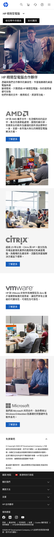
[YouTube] (22, 517)
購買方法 (6, 489)
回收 (4, 523)
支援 (4, 497)
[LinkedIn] (10, 517)
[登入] (42, 4)
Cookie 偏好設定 (41, 523)
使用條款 (5, 525)
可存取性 (22, 523)
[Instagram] (16, 517)
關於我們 (6, 482)
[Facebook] (3, 517)
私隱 (30, 523)
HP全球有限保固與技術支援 (23, 525)
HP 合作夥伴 (7, 504)
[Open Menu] (49, 4)
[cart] (28, 4)
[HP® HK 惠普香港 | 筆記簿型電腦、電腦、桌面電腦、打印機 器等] (5, 4)
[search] (21, 4)
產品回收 (12, 523)
